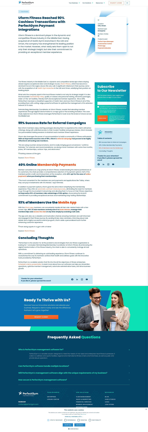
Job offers (109, 404)
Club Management (83, 397)
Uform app (29, 207)
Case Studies (24, 11)
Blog (107, 397)
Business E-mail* (104, 101)
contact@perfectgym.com (107, 112)
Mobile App (67, 202)
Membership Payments (56, 165)
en (127, 3)
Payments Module (104, 48)
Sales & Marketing (83, 399)
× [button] (146, 409)
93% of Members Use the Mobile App (111, 148)
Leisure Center (53, 399)
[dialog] (74, 419)
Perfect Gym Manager (106, 41)
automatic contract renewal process (52, 189)
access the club (39, 212)
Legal (107, 402)
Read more (83, 414)
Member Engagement (84, 404)
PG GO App (101, 46)
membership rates (37, 97)
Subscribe (102, 118)
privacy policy (112, 119)
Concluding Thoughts (106, 151)
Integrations (81, 407)
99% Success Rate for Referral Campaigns (112, 142)
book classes (65, 209)
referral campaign (64, 139)
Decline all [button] (79, 425)
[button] (74, 416)
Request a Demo (116, 3)
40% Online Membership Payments (110, 145)
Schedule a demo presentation (30, 264)
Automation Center (105, 44)
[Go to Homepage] (26, 3)
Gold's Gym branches (45, 88)
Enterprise (51, 397)
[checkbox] (98, 107)
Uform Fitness (65, 84)
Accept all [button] (68, 425)
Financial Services (83, 402)
